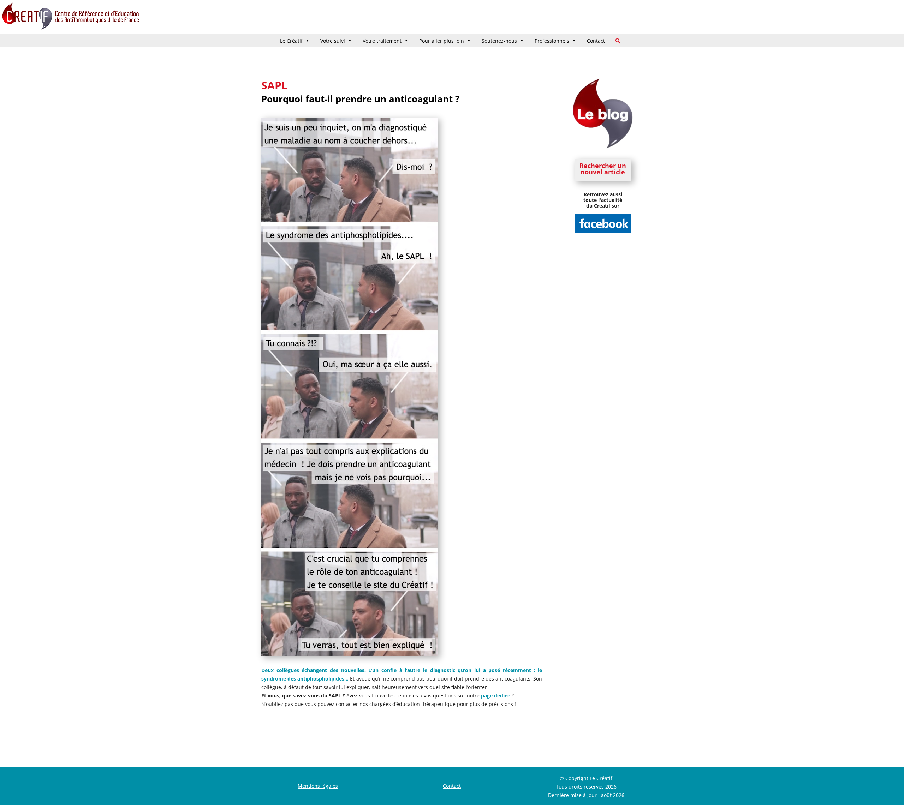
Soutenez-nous (499, 40)
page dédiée (495, 695)
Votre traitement (382, 40)
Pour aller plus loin (441, 40)
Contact (596, 40)
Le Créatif (291, 40)
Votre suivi (332, 40)
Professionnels (552, 40)
